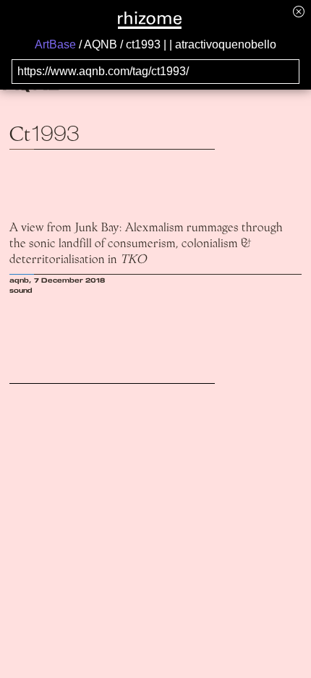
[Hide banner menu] (298, 11)
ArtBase (55, 44)
